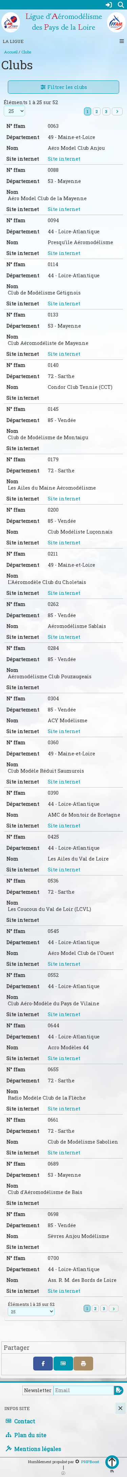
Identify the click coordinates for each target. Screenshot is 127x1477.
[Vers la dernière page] (117, 111)
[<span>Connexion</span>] (109, 4)
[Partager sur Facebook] (43, 1363)
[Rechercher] (121, 4)
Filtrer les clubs (66, 87)
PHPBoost (90, 1461)
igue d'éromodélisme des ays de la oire (63, 21)
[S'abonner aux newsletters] (119, 1390)
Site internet (64, 159)
